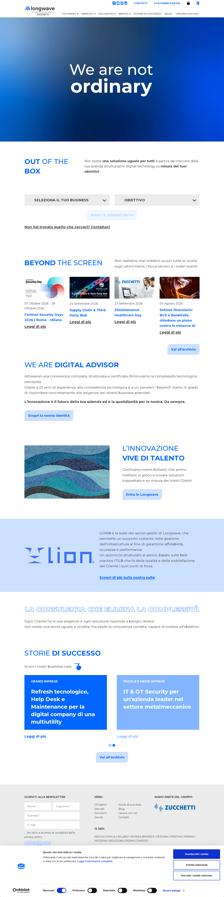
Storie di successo (147, 13)
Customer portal (167, 3)
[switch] (92, 890)
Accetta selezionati (196, 864)
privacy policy (33, 837)
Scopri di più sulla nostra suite (127, 577)
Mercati (87, 13)
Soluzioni (105, 13)
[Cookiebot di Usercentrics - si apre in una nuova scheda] (21, 890)
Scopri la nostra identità (49, 416)
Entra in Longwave (142, 494)
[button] (110, 745)
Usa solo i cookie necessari (196, 875)
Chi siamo (69, 13)
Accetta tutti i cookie (196, 854)
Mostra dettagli (171, 890)
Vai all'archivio (183, 349)
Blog (168, 13)
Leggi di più (35, 326)
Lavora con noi (187, 13)
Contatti (140, 3)
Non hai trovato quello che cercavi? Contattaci (67, 227)
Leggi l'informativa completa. (95, 861)
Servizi (123, 13)
